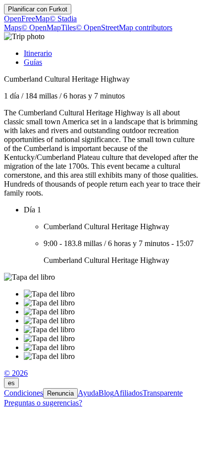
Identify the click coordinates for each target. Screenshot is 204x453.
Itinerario (38, 53)
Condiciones (23, 393)
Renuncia (60, 393)
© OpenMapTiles (48, 27)
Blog (106, 393)
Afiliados (128, 393)
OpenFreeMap (27, 18)
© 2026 (16, 373)
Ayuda (88, 393)
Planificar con (37, 9)
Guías (33, 62)
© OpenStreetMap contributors (124, 27)
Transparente (163, 393)
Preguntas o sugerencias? (43, 403)
